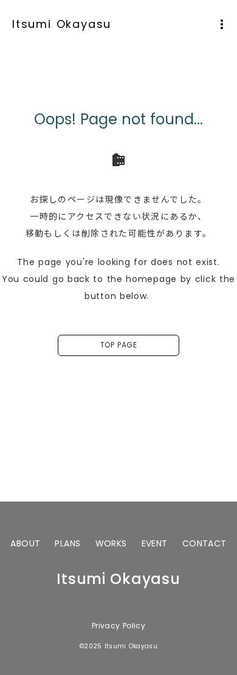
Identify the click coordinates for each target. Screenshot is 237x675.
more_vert (222, 24)
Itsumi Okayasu (61, 24)
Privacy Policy (118, 626)
